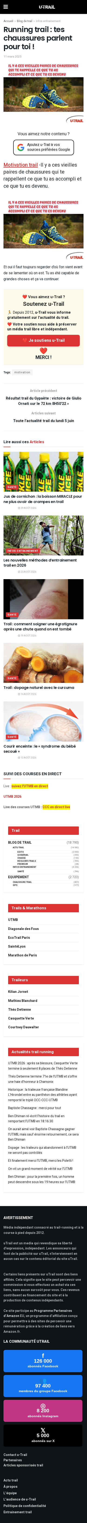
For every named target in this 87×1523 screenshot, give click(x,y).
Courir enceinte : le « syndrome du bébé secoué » (39, 749)
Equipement (18, 877)
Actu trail (10, 1480)
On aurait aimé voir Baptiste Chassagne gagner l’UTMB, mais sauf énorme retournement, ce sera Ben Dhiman (43, 1134)
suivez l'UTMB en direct (29, 786)
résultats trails (26, 861)
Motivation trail (20, 165)
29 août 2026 (28, 508)
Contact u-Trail (15, 1454)
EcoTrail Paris (19, 937)
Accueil (8, 21)
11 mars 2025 (12, 56)
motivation (22, 372)
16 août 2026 (28, 694)
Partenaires (12, 1460)
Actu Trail (18, 848)
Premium (22, 864)
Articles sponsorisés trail (23, 1465)
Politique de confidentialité (24, 1506)
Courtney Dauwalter (23, 1027)
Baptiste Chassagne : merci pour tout (34, 1108)
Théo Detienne (19, 1009)
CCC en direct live (56, 807)
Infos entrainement (48, 21)
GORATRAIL (23, 855)
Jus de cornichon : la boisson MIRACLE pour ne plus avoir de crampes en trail (42, 499)
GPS (15, 885)
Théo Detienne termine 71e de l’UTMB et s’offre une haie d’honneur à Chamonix (42, 1079)
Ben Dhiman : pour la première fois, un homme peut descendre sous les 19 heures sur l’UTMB (41, 1179)
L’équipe (10, 1493)
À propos (10, 1486)
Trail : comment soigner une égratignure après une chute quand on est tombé (40, 626)
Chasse (21, 858)
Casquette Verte (21, 1018)
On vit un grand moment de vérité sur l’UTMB (40, 1168)
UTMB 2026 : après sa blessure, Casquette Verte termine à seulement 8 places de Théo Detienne (43, 1066)
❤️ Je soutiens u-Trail (44, 340)
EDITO (20, 852)
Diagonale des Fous (23, 928)
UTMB (13, 919)
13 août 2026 (28, 757)
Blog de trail (24, 21)
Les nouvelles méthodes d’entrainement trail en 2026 (40, 563)
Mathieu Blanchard (22, 1000)
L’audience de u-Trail (19, 1499)
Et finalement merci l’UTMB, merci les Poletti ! (40, 1160)
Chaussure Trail (22, 882)
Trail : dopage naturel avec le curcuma (38, 687)
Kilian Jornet (18, 991)
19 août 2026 (28, 635)
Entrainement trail (17, 1512)
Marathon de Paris (22, 955)
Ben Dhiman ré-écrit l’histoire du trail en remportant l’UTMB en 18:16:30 (36, 1119)
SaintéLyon (17, 946)
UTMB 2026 (12, 796)
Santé (12, 487)
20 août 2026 (28, 572)
